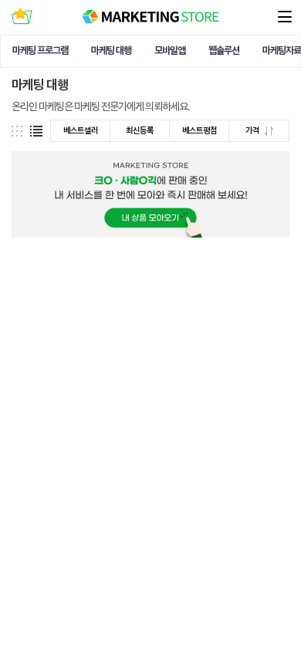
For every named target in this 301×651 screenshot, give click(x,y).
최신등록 (140, 131)
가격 (253, 131)
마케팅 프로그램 (40, 50)
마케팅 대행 (111, 50)
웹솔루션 (223, 50)
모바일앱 (169, 50)
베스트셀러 (80, 131)
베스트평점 (199, 131)
